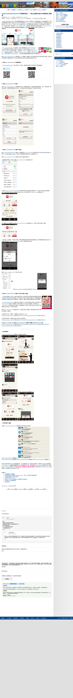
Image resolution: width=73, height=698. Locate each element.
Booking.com (69, 25)
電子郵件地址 (5, 571)
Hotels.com (64, 25)
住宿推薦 (27, 618)
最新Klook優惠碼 (59, 12)
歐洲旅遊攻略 (58, 45)
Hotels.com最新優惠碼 (60, 62)
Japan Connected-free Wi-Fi (8, 21)
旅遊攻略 (37, 618)
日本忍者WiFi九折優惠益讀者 (10, 480)
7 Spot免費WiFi (21, 24)
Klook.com (4, 510)
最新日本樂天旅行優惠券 (61, 21)
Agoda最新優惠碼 (59, 60)
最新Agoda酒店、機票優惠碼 (61, 14)
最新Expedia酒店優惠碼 (60, 18)
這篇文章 (15, 306)
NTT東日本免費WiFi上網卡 (27, 49)
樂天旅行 (67, 27)
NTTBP (25, 21)
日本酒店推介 (7, 481)
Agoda (56, 25)
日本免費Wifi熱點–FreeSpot (10, 477)
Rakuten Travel (62, 27)
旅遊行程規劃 (43, 618)
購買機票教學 (58, 34)
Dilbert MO (25, 17)
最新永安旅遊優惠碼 (60, 19)
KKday (57, 27)
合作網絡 (28, 159)
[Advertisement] (27, 500)
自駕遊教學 (22, 618)
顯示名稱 (4, 566)
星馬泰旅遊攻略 (59, 47)
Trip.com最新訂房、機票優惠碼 (62, 63)
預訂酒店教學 (9, 618)
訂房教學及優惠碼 (59, 33)
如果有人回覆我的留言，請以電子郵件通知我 (12, 575)
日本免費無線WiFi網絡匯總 (10, 473)
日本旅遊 (14, 485)
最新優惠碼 (3, 618)
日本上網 (10, 485)
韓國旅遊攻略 (58, 37)
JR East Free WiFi (14, 53)
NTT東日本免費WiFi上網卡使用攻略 (11, 476)
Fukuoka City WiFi (22, 52)
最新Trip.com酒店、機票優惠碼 (62, 15)
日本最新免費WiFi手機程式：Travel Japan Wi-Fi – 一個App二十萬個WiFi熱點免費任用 (21, 475)
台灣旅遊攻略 (58, 38)
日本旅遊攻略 (18, 17)
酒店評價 (32, 618)
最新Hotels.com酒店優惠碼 (61, 17)
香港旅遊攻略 (58, 41)
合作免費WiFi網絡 (45, 152)
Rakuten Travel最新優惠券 (61, 64)
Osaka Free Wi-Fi (30, 22)
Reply (4, 529)
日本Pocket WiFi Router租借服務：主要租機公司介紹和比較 (16, 479)
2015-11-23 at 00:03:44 (12, 533)
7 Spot (24, 50)
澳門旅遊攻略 (58, 40)
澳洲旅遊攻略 (58, 44)
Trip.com (59, 25)
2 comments (5, 485)
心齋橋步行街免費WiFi (8, 52)
